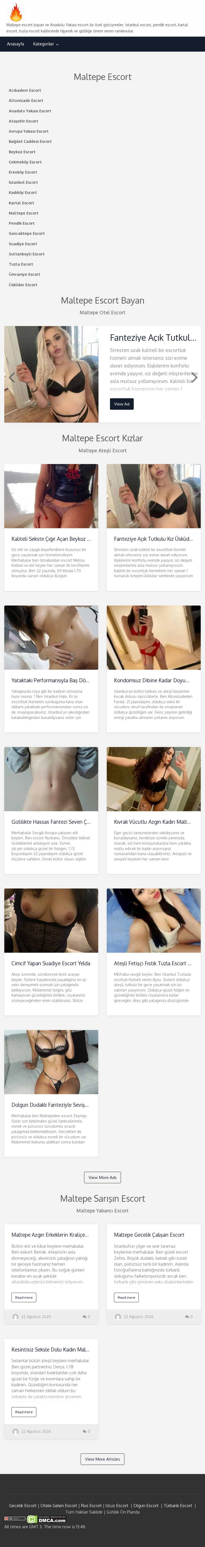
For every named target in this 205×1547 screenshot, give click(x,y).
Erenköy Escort (23, 172)
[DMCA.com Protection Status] (46, 1519)
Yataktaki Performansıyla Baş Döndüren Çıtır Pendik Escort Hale (84, 680)
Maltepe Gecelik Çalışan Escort (149, 1234)
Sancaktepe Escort (27, 233)
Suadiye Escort (23, 243)
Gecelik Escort (23, 1505)
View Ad (121, 404)
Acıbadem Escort (25, 90)
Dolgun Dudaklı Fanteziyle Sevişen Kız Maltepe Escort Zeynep (82, 1104)
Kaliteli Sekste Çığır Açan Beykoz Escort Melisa (64, 538)
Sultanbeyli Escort (27, 253)
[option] (102, 374)
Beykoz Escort (22, 151)
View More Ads (103, 1177)
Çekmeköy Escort (25, 161)
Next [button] (194, 376)
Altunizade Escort (26, 100)
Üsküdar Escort (23, 284)
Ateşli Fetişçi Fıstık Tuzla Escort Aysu (156, 963)
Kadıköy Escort (23, 192)
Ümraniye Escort (24, 274)
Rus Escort (91, 1505)
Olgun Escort (146, 1505)
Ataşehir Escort (23, 120)
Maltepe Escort (23, 212)
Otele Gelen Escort (59, 1505)
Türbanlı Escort (178, 1505)
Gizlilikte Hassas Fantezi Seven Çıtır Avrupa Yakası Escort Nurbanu (87, 821)
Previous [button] (11, 376)
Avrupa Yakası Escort (29, 131)
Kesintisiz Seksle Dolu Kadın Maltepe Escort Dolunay (72, 1349)
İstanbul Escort (23, 182)
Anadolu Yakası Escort (30, 110)
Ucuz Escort (117, 1505)
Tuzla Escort (21, 264)
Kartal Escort (21, 202)
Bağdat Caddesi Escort (30, 141)
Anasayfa (15, 44)
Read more (24, 1297)
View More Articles (102, 1459)
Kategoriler (43, 44)
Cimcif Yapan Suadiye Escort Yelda (50, 963)
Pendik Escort (22, 223)
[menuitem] (15, 44)
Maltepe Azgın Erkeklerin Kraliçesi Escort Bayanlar (68, 1234)
